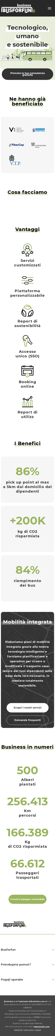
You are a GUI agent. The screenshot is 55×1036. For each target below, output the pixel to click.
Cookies (38, 1030)
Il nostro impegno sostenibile (27, 899)
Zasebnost (18, 1030)
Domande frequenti (27, 720)
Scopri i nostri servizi (27, 707)
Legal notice (29, 1030)
